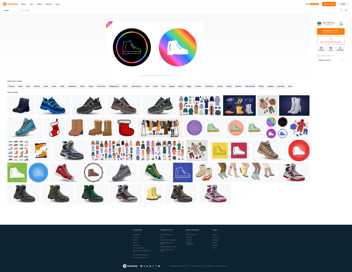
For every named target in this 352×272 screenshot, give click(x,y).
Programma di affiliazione (168, 240)
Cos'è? (332, 56)
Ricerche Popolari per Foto (168, 247)
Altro (214, 248)
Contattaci (189, 237)
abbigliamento (114, 86)
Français (215, 245)
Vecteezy (135, 237)
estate (180, 86)
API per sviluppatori (139, 248)
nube (163, 86)
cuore (147, 86)
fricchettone (209, 86)
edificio (125, 86)
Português (216, 240)
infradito (238, 86)
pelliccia (261, 86)
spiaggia (171, 86)
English (215, 234)
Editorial (48, 4)
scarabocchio (101, 86)
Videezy (135, 240)
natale (91, 86)
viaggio (189, 86)
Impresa (135, 242)
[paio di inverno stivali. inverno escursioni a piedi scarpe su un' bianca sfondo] (153, 193)
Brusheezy (136, 234)
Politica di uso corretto (221, 266)
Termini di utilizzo (196, 266)
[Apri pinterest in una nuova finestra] (150, 266)
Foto (31, 4)
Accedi (343, 4)
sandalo (229, 86)
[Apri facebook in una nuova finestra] (141, 266)
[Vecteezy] (10, 4)
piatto (62, 86)
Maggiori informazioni (325, 60)
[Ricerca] (341, 10)
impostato (281, 86)
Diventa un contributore (190, 243)
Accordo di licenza (166, 234)
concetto (198, 86)
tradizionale (72, 86)
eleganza (271, 86)
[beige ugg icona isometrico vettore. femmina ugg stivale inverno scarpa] (204, 172)
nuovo (46, 86)
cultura (82, 86)
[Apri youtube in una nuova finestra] (159, 266)
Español (215, 237)
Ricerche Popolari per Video (167, 250)
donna (54, 86)
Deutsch (215, 242)
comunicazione (136, 86)
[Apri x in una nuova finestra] (156, 266)
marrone (11, 86)
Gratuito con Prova (330, 31)
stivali (20, 86)
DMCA (162, 237)
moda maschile (250, 86)
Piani (307, 4)
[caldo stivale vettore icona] (204, 127)
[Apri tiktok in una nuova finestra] (153, 266)
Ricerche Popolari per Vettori (167, 243)
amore (155, 86)
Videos (39, 4)
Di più (57, 4)
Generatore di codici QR (140, 257)
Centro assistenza (191, 234)
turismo (219, 86)
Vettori (23, 4)
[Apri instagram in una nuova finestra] (144, 266)
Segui (341, 24)
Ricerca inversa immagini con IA (142, 251)
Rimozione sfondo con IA (140, 255)
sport (290, 86)
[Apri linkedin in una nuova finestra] (147, 266)
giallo (28, 86)
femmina (37, 86)
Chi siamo (189, 240)
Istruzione (136, 245)
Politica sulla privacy (208, 266)
